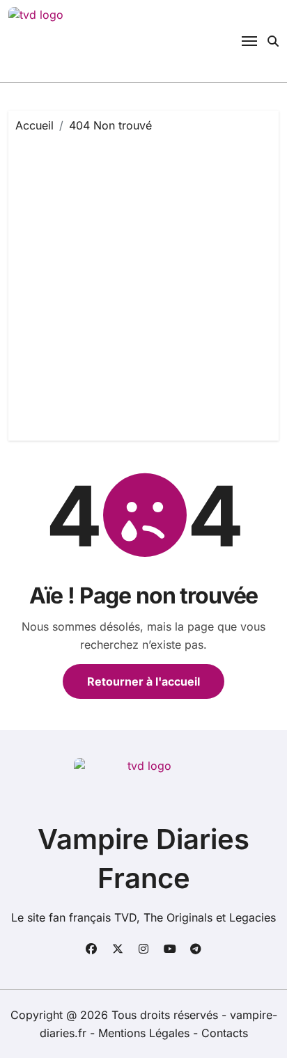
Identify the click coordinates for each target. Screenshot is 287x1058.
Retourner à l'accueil (143, 681)
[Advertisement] (143, 283)
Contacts (224, 1033)
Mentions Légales (145, 1033)
